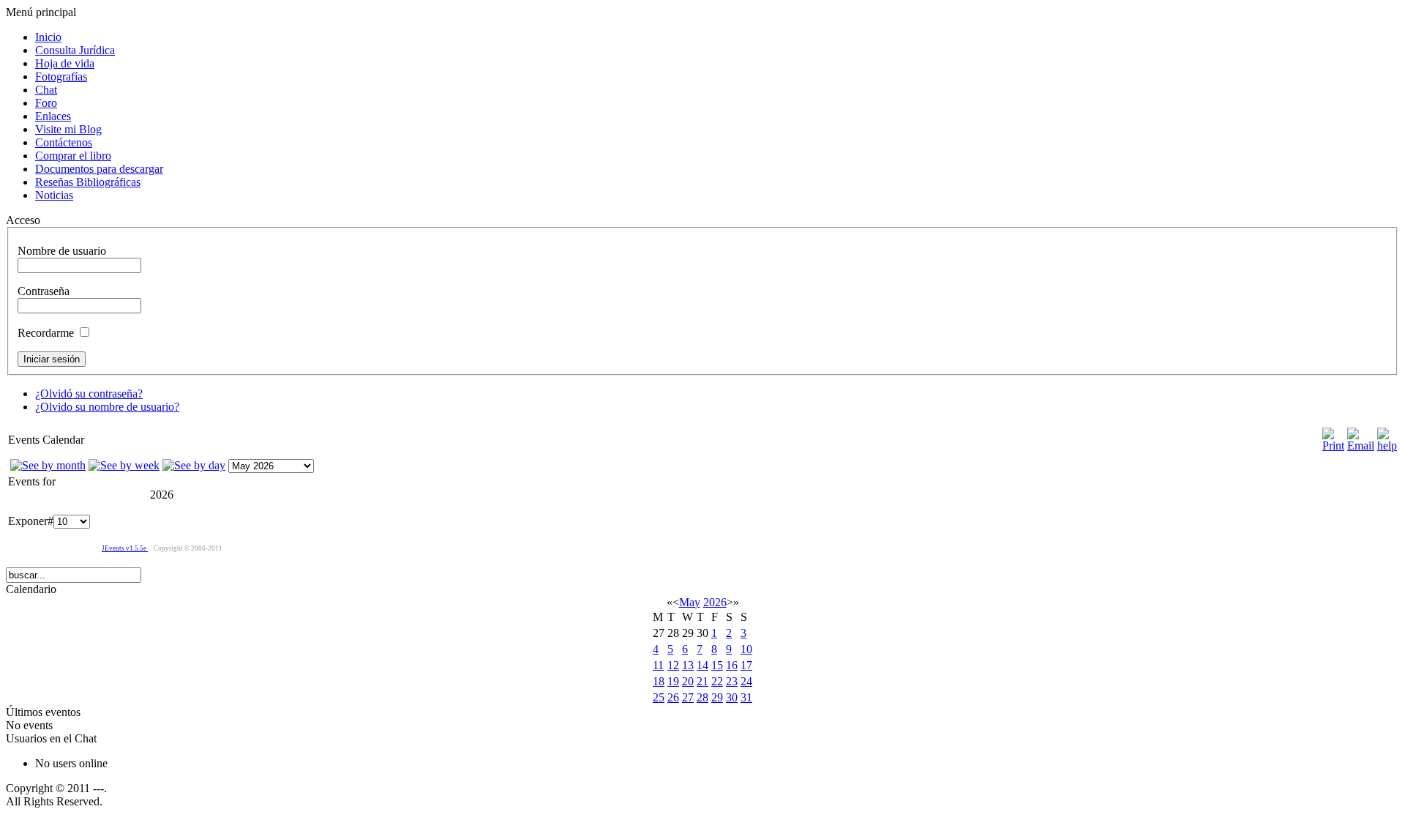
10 (746, 649)
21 (702, 681)
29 (717, 697)
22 (717, 681)
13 (688, 665)
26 (673, 697)
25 (658, 697)
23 (732, 681)
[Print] (1333, 445)
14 (702, 665)
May (689, 602)
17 (746, 665)
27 (688, 697)
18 (658, 681)
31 (746, 697)
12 (673, 665)
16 (732, 665)
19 (673, 681)
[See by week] (124, 465)
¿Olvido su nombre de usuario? (107, 406)
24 (746, 681)
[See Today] (193, 465)
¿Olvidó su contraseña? (89, 393)
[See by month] (48, 465)
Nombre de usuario (62, 251)
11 (658, 665)
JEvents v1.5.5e (125, 548)
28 (702, 697)
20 (688, 681)
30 (732, 697)
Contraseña (44, 291)
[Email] (1360, 445)
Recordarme (46, 333)
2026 (715, 602)
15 (717, 665)
